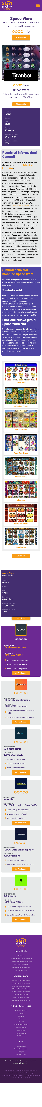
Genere (7, 118)
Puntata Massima (11, 141)
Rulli (6, 121)
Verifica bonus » (21, 673)
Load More (21, 556)
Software (8, 111)
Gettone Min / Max (11, 134)
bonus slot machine (21, 206)
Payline (7, 128)
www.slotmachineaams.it (24, 1070)
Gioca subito (21, 104)
